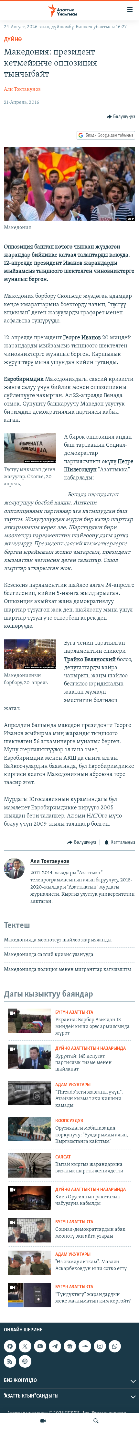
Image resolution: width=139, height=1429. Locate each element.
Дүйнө (13, 40)
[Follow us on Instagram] (100, 1346)
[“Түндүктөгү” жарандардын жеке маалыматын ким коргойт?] (29, 1295)
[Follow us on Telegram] (55, 1346)
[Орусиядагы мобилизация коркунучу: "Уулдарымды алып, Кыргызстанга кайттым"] (29, 1129)
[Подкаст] (25, 1361)
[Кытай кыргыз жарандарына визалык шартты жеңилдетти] (29, 1165)
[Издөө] (96, 1421)
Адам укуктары (73, 1085)
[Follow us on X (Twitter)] (25, 1346)
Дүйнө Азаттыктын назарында (90, 1048)
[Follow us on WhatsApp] (115, 1346)
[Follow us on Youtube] (40, 1346)
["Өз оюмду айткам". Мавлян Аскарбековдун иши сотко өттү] (29, 1263)
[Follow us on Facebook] (10, 1346)
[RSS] (10, 1361)
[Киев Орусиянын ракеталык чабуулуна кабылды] (29, 1198)
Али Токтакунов (22, 89)
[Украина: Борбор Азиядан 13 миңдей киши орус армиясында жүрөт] (29, 1021)
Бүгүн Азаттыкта (74, 1012)
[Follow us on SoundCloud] (85, 1346)
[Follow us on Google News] (70, 1346)
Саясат (63, 1157)
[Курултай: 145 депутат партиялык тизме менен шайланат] (29, 1057)
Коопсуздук (69, 1121)
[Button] (121, 117)
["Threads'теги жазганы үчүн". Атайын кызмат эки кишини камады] (29, 1093)
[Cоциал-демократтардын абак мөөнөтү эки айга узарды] (29, 1230)
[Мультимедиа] (43, 1421)
